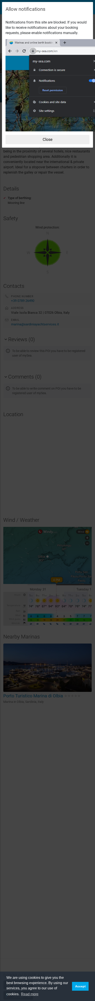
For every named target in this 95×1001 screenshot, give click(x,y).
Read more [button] (29, 994)
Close (48, 139)
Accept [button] (80, 986)
